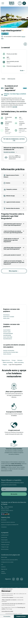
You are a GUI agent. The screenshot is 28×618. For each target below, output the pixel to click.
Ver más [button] (21, 70)
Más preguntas (13, 271)
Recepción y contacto (11, 189)
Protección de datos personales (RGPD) (9, 559)
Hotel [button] (3, 79)
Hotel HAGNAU (6, 330)
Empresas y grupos (5, 544)
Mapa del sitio (4, 569)
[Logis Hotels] (11, 3)
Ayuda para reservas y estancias (8, 522)
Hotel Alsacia (6, 315)
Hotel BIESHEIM (7, 335)
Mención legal (4, 557)
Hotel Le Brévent (7, 354)
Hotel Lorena (6, 318)
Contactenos (4, 527)
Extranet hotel (4, 537)
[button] (2, 3)
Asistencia (3, 566)
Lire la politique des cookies (7, 611)
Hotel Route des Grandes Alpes (10, 352)
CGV (2, 564)
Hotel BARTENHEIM (8, 333)
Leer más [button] (15, 107)
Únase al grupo (4, 539)
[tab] (11, 26)
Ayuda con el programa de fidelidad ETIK (9, 524)
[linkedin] (21, 579)
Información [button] (11, 79)
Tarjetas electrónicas (5, 542)
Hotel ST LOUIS (6, 332)
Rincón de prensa (4, 549)
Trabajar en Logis (4, 547)
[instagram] (17, 579)
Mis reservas (3, 519)
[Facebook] (13, 579)
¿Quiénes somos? (5, 535)
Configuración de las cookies (7, 562)
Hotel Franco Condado (8, 316)
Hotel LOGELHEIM (7, 337)
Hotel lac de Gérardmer (8, 350)
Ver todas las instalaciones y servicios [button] (14, 139)
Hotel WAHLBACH (7, 338)
